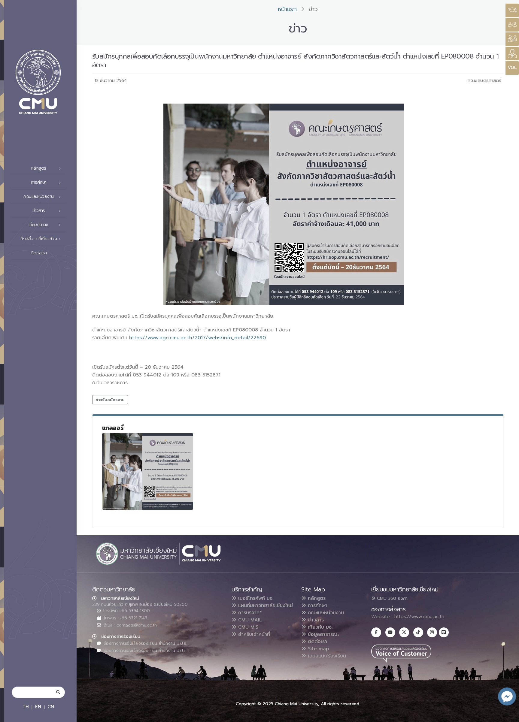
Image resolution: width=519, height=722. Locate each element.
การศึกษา (316, 605)
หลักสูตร (316, 598)
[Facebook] (376, 632)
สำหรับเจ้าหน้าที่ (253, 634)
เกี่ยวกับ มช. (319, 627)
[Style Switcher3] (512, 10)
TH (26, 706)
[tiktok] (418, 632)
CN (50, 706)
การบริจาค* (249, 612)
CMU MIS (247, 627)
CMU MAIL (249, 620)
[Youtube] (390, 632)
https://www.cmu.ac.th (419, 616)
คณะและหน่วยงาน (325, 612)
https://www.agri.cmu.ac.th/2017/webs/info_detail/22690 (197, 337)
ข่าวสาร (315, 620)
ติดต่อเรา (39, 253)
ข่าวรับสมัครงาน (110, 400)
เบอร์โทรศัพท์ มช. (254, 598)
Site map (317, 648)
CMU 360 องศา (391, 598)
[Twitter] (404, 632)
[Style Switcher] (512, 25)
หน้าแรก (287, 9)
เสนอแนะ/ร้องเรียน (326, 656)
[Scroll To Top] (508, 715)
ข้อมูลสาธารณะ (322, 634)
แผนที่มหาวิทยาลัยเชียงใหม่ (264, 605)
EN (38, 706)
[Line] (444, 632)
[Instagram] (432, 632)
